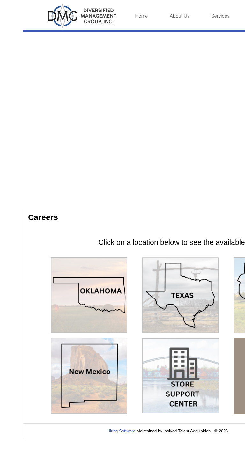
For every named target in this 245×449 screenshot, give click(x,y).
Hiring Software (121, 431)
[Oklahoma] (89, 294)
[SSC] (180, 375)
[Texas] (180, 294)
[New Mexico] (89, 375)
